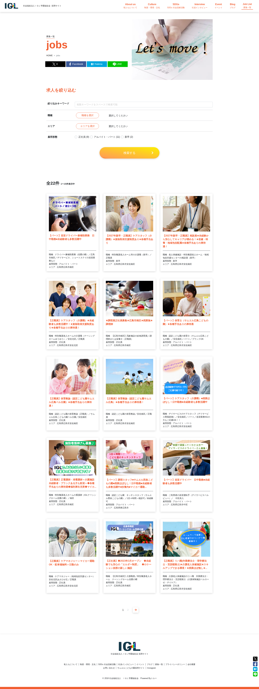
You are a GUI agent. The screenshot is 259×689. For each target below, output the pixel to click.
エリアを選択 (87, 126)
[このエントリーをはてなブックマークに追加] (255, 669)
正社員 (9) (83, 137)
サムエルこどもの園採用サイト (131, 668)
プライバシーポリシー (175, 664)
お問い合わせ (109, 668)
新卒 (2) (129, 137)
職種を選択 (88, 115)
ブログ (150, 664)
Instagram (151, 668)
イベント (140, 664)
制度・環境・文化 (88, 664)
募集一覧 (159, 664)
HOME (49, 55)
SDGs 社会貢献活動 (107, 664)
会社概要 (191, 664)
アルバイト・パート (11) (107, 137)
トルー (154, 678)
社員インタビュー (126, 664)
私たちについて (70, 664)
